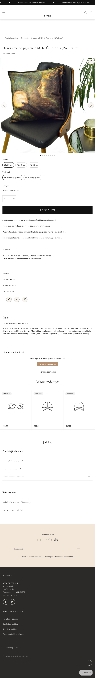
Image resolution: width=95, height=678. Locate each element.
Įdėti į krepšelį (47, 210)
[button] (40, 155)
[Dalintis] (9, 299)
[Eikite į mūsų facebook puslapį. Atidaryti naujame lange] (5, 602)
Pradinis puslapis (12, 38)
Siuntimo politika (10, 629)
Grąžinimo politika (10, 624)
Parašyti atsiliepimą (47, 364)
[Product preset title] (16, 406)
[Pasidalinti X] (24, 299)
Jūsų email (18, 549)
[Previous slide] (4, 105)
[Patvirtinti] (79, 548)
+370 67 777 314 (10, 583)
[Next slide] (91, 105)
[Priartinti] (91, 61)
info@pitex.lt (8, 586)
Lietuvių (9, 647)
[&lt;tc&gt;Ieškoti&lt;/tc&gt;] (85, 12)
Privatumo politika (10, 619)
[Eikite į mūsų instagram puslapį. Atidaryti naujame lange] (12, 602)
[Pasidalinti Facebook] (17, 299)
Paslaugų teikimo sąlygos (13, 634)
